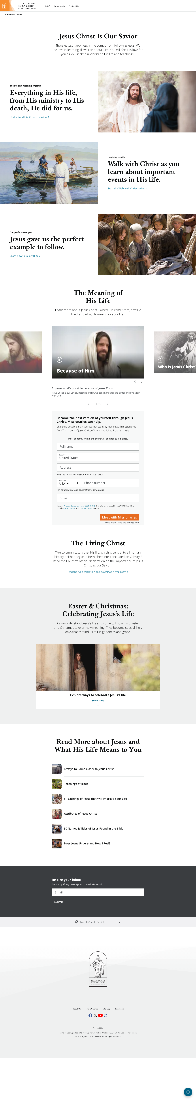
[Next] (107, 404)
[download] (141, 382)
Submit (58, 901)
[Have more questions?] (188, 1092)
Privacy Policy (69, 508)
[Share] (135, 382)
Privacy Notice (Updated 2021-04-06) (79, 506)
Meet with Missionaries (119, 517)
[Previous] (89, 404)
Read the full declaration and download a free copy (96, 572)
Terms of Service (87, 508)
